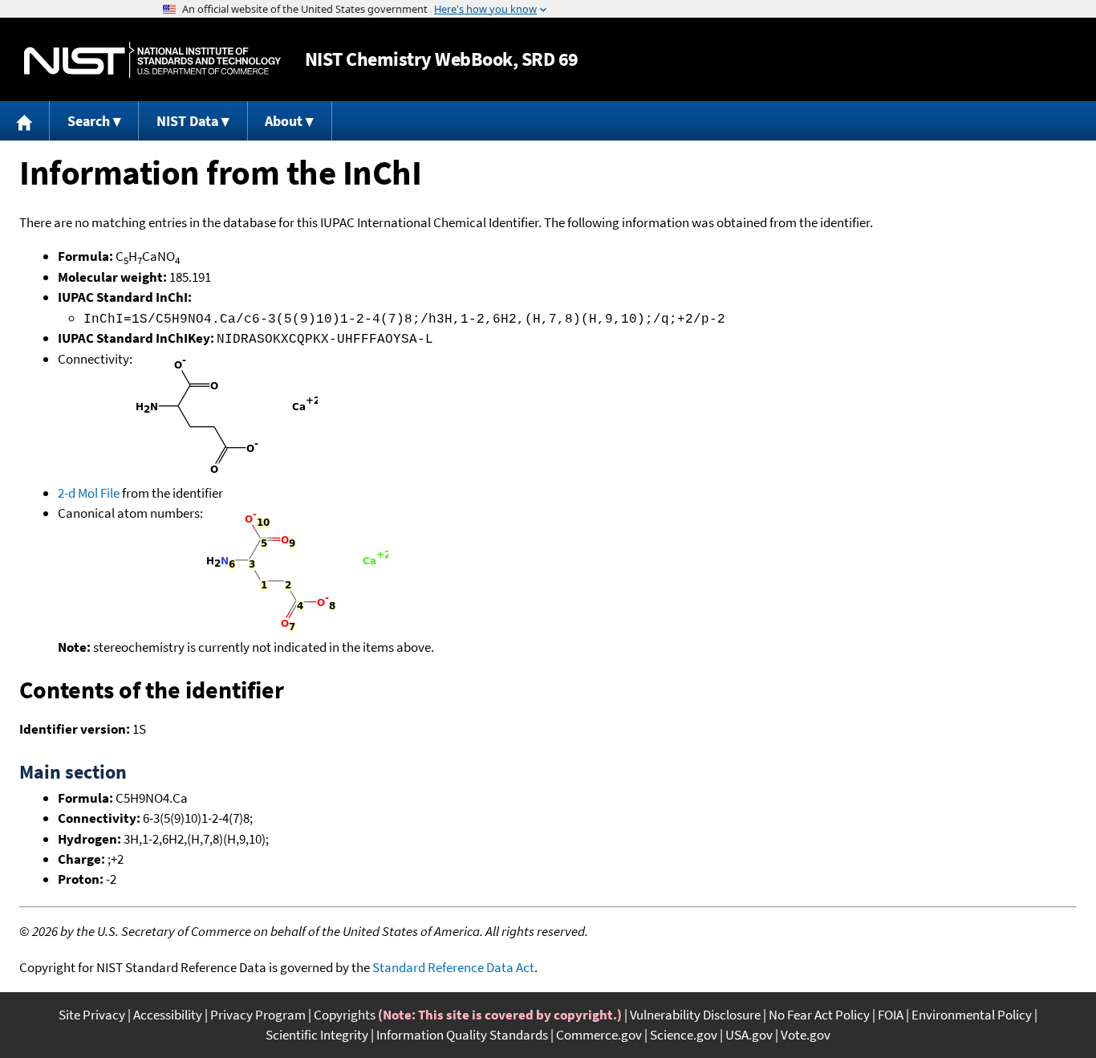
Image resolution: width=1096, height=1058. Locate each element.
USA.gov (749, 1035)
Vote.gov (805, 1035)
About (283, 121)
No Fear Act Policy (819, 1014)
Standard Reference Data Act (453, 967)
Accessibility (167, 1014)
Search (88, 121)
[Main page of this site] (25, 120)
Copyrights (344, 1014)
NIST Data (187, 121)
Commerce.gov (599, 1035)
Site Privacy (92, 1014)
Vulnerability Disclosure (695, 1014)
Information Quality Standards (462, 1035)
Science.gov (683, 1035)
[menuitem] (25, 120)
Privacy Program (258, 1014)
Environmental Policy (971, 1014)
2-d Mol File (89, 493)
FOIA (890, 1014)
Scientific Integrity (317, 1035)
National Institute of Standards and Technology (152, 60)
